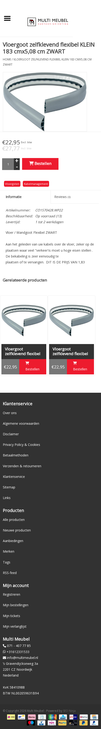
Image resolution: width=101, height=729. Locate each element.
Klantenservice (14, 476)
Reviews (62, 196)
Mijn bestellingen (15, 605)
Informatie (14, 196)
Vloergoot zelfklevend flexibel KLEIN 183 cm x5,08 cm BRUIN (23, 351)
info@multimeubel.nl (22, 657)
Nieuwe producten (17, 530)
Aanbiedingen (13, 541)
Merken (8, 551)
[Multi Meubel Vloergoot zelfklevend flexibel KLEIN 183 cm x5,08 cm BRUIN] (23, 320)
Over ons (10, 413)
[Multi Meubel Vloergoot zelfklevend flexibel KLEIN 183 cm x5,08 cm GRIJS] (71, 320)
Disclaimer (11, 434)
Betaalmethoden (15, 455)
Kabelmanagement (36, 184)
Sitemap (9, 487)
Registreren (11, 594)
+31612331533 (18, 652)
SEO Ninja (69, 711)
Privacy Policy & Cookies (21, 444)
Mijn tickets (11, 616)
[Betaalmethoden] (10, 717)
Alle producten (14, 519)
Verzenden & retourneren (22, 466)
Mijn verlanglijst (15, 626)
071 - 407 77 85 (19, 645)
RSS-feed (10, 573)
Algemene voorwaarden (21, 423)
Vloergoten (12, 184)
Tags (6, 562)
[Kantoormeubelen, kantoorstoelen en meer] (47, 22)
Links (7, 497)
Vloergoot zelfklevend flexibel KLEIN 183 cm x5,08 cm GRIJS (71, 351)
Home (7, 59)
